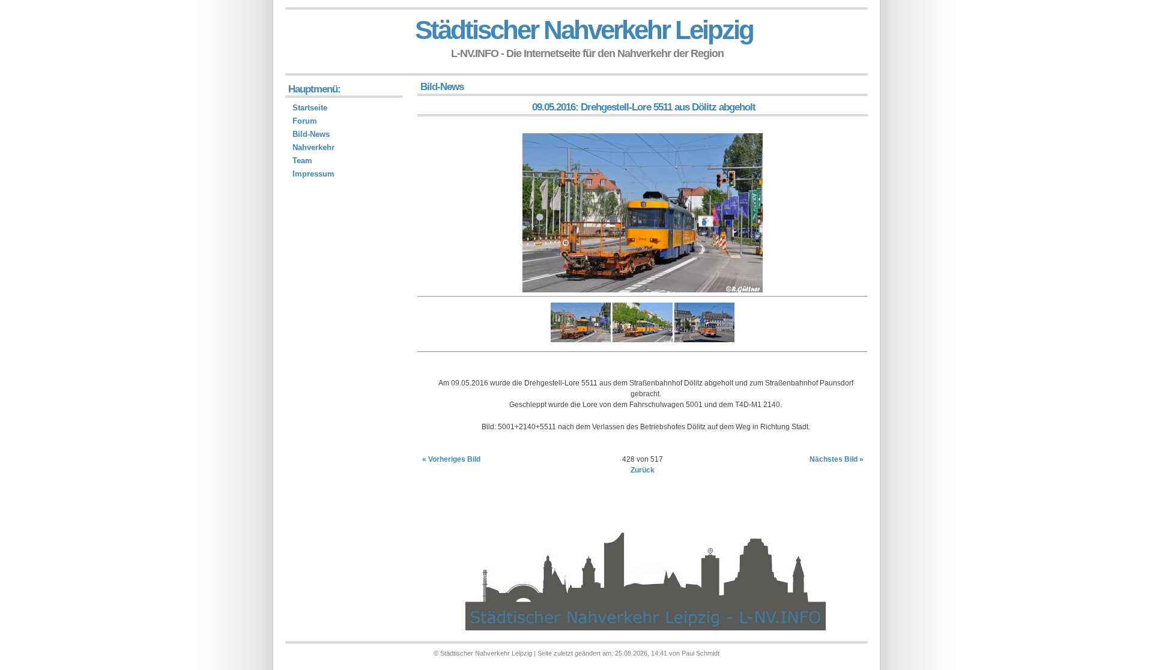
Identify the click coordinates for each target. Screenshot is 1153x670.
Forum (304, 120)
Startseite (309, 107)
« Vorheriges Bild (451, 459)
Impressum (313, 173)
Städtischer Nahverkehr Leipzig (584, 29)
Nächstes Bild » (837, 459)
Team (302, 160)
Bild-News (311, 134)
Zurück (643, 470)
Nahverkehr (313, 147)
